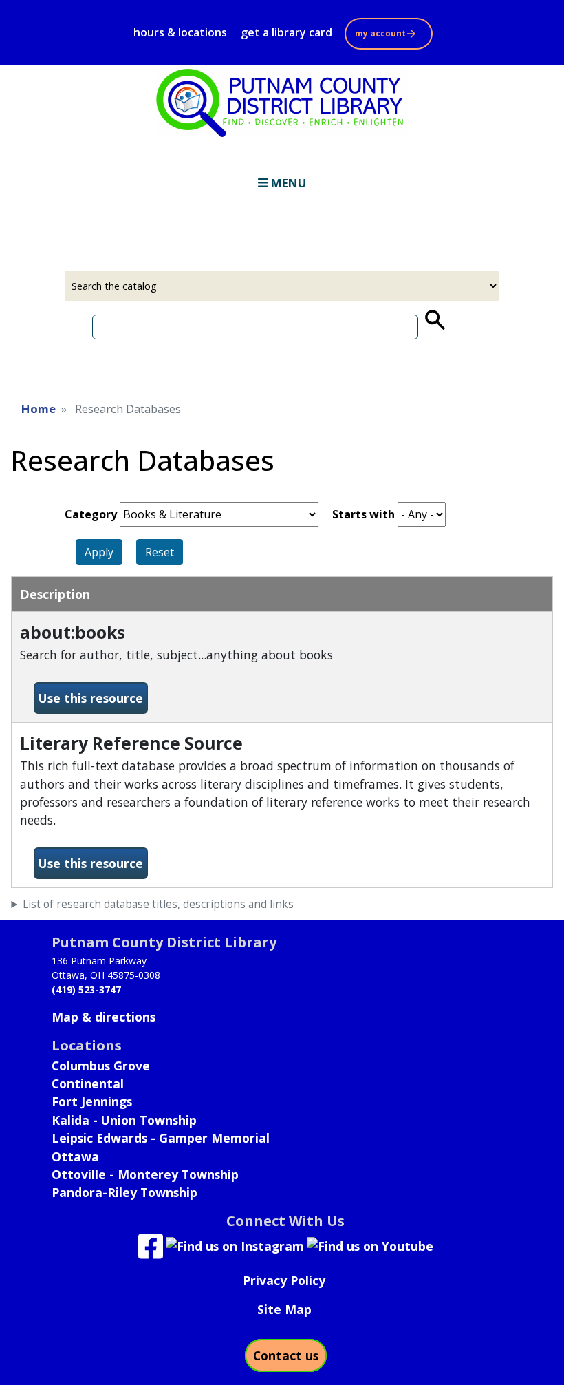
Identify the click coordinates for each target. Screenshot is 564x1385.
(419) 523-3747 (86, 989)
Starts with (363, 514)
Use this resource (93, 697)
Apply (99, 552)
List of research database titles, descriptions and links (158, 904)
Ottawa (75, 1156)
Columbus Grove (101, 1065)
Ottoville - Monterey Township (145, 1174)
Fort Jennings (92, 1101)
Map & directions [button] (103, 1016)
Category (91, 514)
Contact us (285, 1355)
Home (38, 408)
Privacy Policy (284, 1280)
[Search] (434, 320)
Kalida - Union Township (124, 1120)
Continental (88, 1083)
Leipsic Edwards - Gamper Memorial (161, 1138)
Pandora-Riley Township (124, 1192)
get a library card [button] (286, 32)
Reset (159, 552)
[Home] (282, 102)
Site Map (284, 1309)
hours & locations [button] (180, 32)
